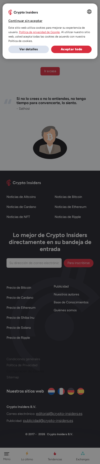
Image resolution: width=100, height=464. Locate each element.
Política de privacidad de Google (39, 32)
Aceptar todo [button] (71, 49)
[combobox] (89, 11)
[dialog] (50, 31)
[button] (28, 49)
